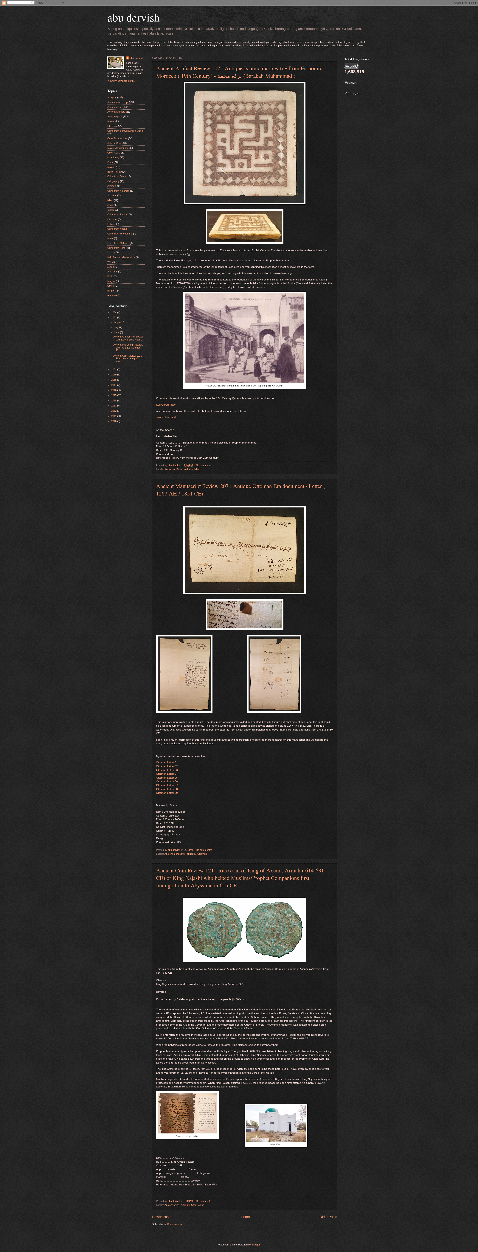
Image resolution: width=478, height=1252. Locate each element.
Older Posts (328, 1217)
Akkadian (112, 271)
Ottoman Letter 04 (167, 773)
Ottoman (202, 853)
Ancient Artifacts (173, 469)
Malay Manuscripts (117, 148)
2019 (114, 374)
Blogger (256, 1244)
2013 (114, 405)
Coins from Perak (116, 247)
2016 (114, 390)
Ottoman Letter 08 (167, 789)
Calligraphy (113, 181)
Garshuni (112, 219)
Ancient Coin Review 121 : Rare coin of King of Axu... (127, 358)
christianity (113, 157)
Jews (110, 205)
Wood (110, 262)
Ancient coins (171, 1205)
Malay (110, 121)
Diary (110, 162)
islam (197, 469)
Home (245, 1217)
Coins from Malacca (118, 243)
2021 (114, 369)
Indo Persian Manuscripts (121, 257)
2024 (114, 312)
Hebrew (111, 224)
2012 (114, 410)
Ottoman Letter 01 (167, 762)
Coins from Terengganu (119, 233)
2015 (114, 395)
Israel (110, 238)
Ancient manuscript (174, 853)
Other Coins (197, 1205)
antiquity (188, 469)
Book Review (114, 171)
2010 (114, 421)
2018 (114, 379)
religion (111, 290)
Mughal (111, 281)
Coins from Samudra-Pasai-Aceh (125, 130)
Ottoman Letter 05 (167, 777)
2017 (114, 385)
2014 (114, 400)
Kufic (110, 276)
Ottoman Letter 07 (167, 785)
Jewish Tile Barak (166, 417)
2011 (114, 416)
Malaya (111, 167)
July (116, 327)
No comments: (204, 465)
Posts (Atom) (174, 1224)
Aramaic (111, 186)
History (111, 252)
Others (111, 285)
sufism (111, 267)
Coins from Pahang (117, 214)
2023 (114, 317)
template (112, 295)
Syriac (110, 209)
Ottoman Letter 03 (167, 770)
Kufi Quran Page (166, 404)
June (117, 332)
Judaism (112, 195)
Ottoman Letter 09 (167, 792)
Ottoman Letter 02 (167, 766)
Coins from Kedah (117, 228)
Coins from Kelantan (118, 190)
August (118, 322)
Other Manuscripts (117, 138)
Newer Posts (161, 1217)
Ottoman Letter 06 (167, 781)
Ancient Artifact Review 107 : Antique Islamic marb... (128, 338)
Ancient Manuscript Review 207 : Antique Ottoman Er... (128, 347)
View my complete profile (121, 80)
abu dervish (133, 17)
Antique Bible (114, 143)
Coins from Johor (116, 176)
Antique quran (114, 116)
